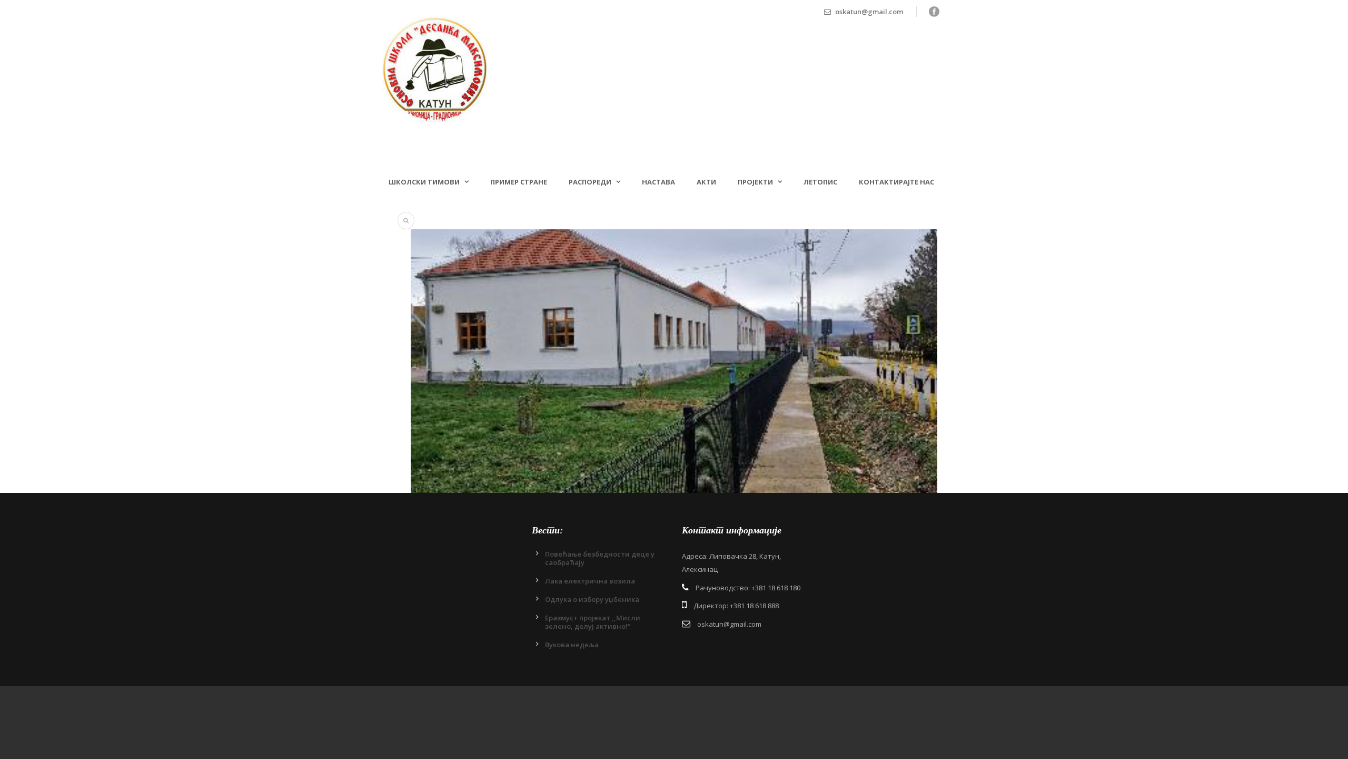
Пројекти (755, 182)
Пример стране (518, 182)
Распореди (590, 182)
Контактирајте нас (896, 182)
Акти (706, 182)
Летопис (820, 182)
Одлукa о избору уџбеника (592, 599)
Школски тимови (424, 182)
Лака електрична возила (590, 581)
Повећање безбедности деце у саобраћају (600, 558)
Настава (658, 182)
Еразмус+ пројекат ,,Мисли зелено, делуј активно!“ (592, 622)
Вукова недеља (572, 644)
